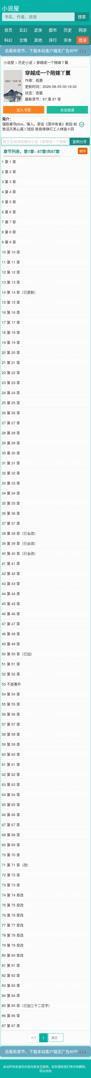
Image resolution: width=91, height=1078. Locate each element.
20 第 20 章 (11, 352)
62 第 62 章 (11, 774)
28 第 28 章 (11, 432)
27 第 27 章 (11, 422)
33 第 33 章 (11, 483)
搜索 (82, 17)
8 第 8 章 (9, 231)
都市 (53, 30)
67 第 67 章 (11, 824)
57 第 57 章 (11, 724)
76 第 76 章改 (13, 915)
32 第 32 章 (11, 472)
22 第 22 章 (11, 372)
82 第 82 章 (11, 975)
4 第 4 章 (9, 191)
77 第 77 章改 (13, 925)
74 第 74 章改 (13, 894)
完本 (68, 40)
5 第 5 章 (9, 201)
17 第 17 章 (11, 322)
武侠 (38, 30)
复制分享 (80, 141)
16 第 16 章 (11, 312)
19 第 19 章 (11, 342)
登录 (83, 40)
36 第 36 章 (11, 513)
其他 (38, 40)
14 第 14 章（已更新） (20, 292)
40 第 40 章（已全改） (20, 553)
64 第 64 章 (11, 794)
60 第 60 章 (11, 754)
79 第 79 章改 (13, 945)
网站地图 (45, 1071)
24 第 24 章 (11, 392)
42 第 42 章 (11, 573)
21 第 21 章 (11, 362)
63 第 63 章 (11, 784)
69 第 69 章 (11, 844)
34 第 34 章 (11, 493)
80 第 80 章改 (13, 955)
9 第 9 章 (9, 241)
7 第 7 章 (9, 221)
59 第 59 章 (11, 744)
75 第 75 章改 (13, 904)
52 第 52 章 (11, 673)
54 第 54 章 (11, 693)
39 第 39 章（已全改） (20, 543)
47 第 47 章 (11, 623)
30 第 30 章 (11, 452)
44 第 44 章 (11, 593)
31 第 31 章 (11, 462)
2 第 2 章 (9, 171)
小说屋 (10, 8)
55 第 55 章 (11, 704)
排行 (53, 40)
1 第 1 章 (9, 161)
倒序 (82, 150)
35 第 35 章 (11, 503)
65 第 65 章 (11, 804)
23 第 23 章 (11, 382)
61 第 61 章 (11, 764)
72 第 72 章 (11, 874)
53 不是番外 (11, 683)
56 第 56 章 (11, 714)
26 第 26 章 (11, 412)
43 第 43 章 (11, 583)
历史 (68, 30)
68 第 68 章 (11, 834)
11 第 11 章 (11, 261)
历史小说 (25, 62)
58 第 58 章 (11, 734)
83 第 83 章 (11, 985)
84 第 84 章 (11, 995)
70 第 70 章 (11, 854)
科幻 (8, 40)
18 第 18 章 (11, 332)
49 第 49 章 (11, 643)
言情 (23, 40)
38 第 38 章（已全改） (20, 533)
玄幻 (23, 30)
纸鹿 (39, 80)
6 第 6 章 (9, 211)
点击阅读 (67, 109)
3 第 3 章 (9, 181)
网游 (83, 30)
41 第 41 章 (11, 563)
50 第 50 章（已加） (18, 653)
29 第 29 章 (11, 442)
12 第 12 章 (11, 272)
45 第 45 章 (11, 603)
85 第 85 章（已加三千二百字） (27, 1005)
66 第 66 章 (11, 814)
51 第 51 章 (11, 663)
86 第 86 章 (11, 1015)
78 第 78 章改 (13, 935)
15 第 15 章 (11, 302)
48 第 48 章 (11, 633)
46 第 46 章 (11, 613)
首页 (8, 30)
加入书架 (24, 109)
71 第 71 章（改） (16, 864)
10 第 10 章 (11, 251)
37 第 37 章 (11, 523)
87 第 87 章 (52, 98)
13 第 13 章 (11, 282)
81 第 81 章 (11, 965)
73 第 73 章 (11, 884)
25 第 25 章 (11, 402)
